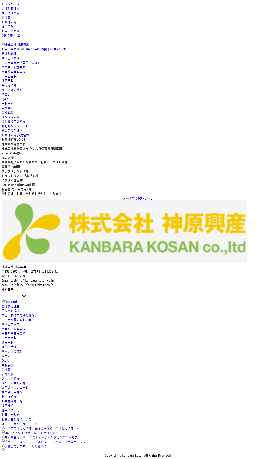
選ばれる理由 (11, 8)
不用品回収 (9, 76)
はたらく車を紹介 (14, 121)
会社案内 (8, 17)
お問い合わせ (11, 31)
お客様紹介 (9, 22)
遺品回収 (8, 80)
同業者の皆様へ (12, 130)
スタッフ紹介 (11, 117)
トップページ (11, 4)
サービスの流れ (12, 89)
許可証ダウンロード (15, 126)
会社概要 (8, 112)
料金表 (6, 94)
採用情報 (8, 26)
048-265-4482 (11, 35)
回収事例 (8, 103)
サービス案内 (11, 13)
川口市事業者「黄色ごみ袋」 (21, 62)
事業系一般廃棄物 (14, 67)
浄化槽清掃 (9, 85)
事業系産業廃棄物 (14, 71)
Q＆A (5, 98)
